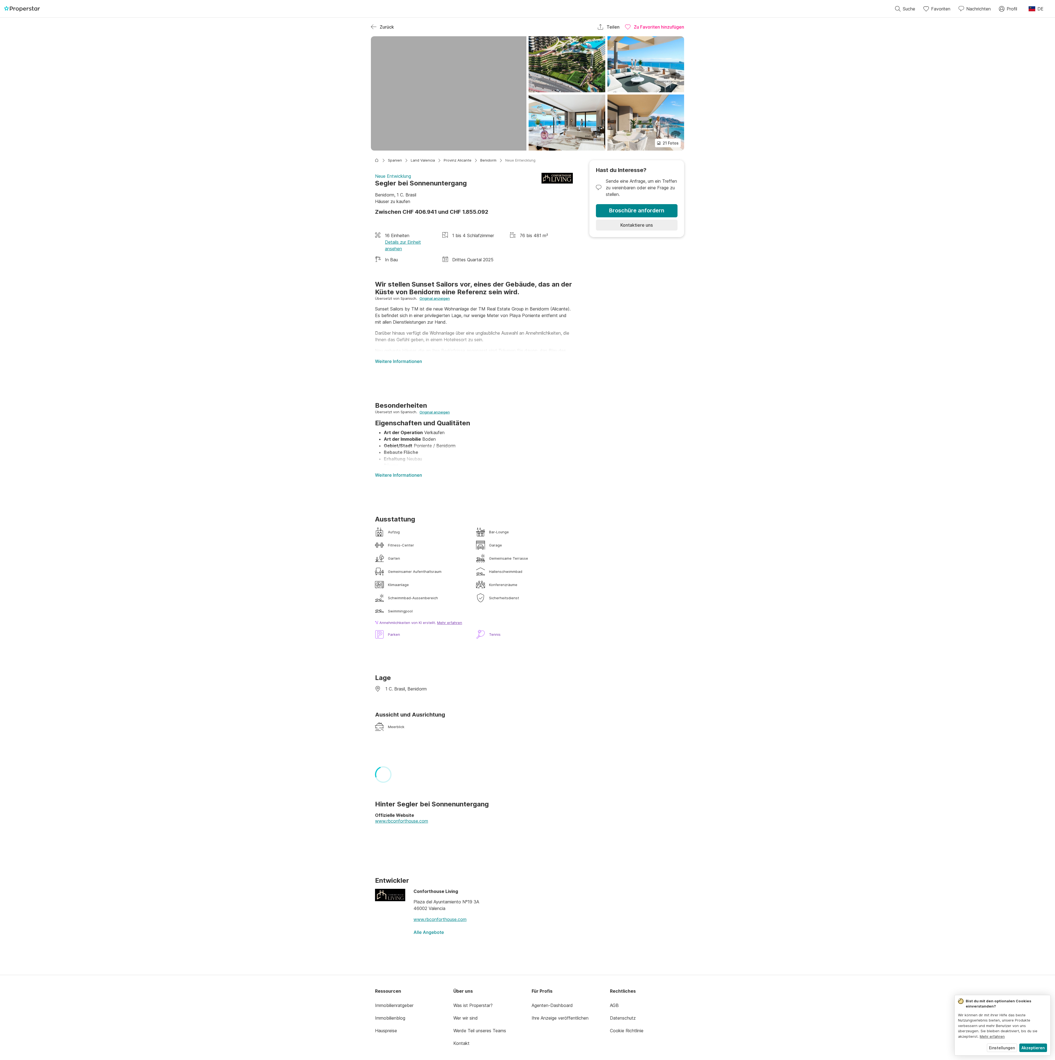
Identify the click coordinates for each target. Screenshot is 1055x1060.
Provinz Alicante (457, 160)
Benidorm (488, 160)
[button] (448, 93)
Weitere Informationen (398, 361)
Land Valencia (423, 160)
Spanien (395, 160)
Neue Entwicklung (520, 160)
